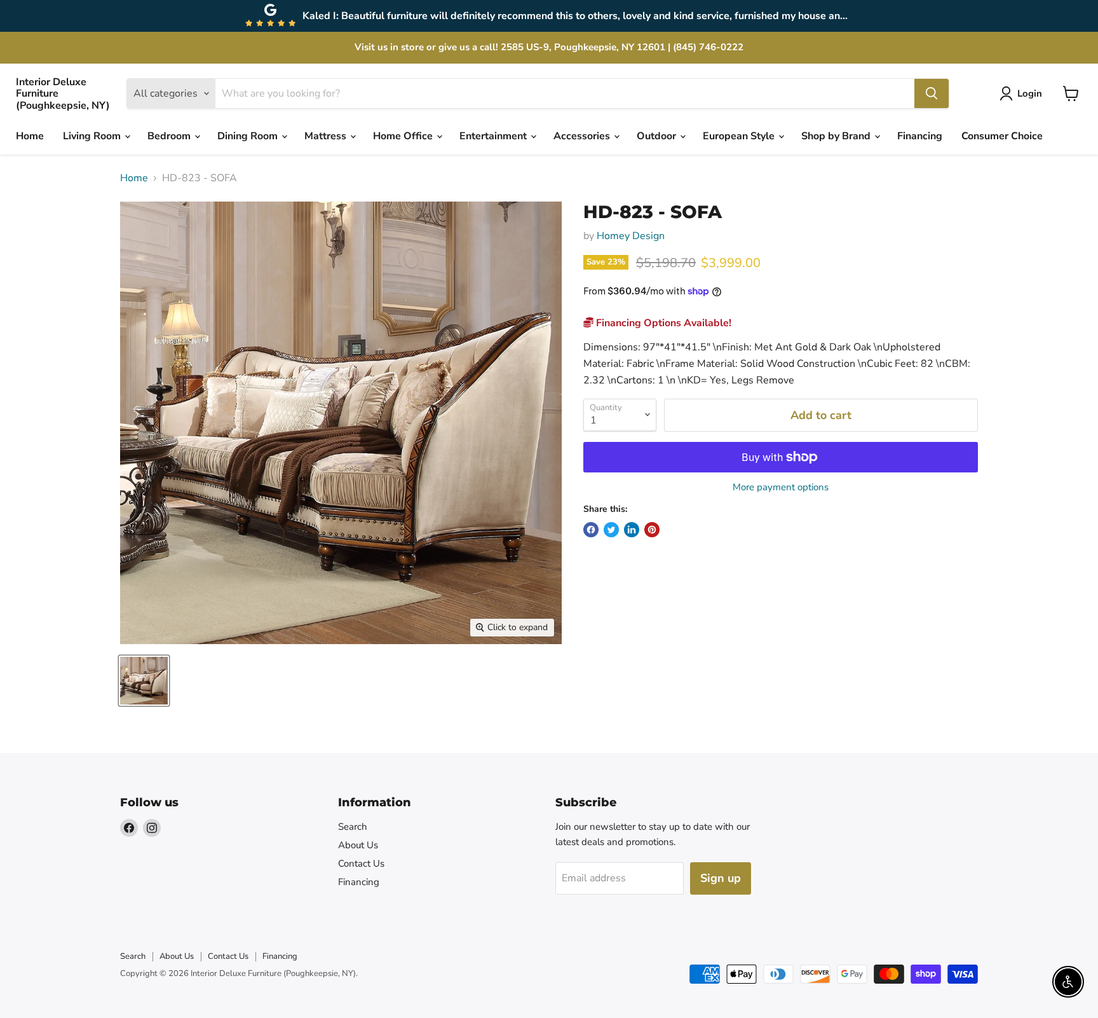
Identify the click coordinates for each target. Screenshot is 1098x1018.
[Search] (931, 93)
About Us (358, 845)
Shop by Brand (837, 136)
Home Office (404, 136)
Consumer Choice (1002, 136)
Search (352, 826)
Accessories (583, 136)
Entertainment (494, 136)
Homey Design (631, 236)
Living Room (93, 136)
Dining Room (248, 136)
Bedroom (170, 136)
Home (30, 136)
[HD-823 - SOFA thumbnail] (144, 681)
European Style (740, 136)
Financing (919, 136)
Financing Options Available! (662, 323)
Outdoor (658, 136)
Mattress (326, 136)
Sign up (720, 878)
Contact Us (361, 863)
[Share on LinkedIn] (631, 529)
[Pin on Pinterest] (652, 529)
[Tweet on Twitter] (611, 529)
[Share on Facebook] (591, 529)
